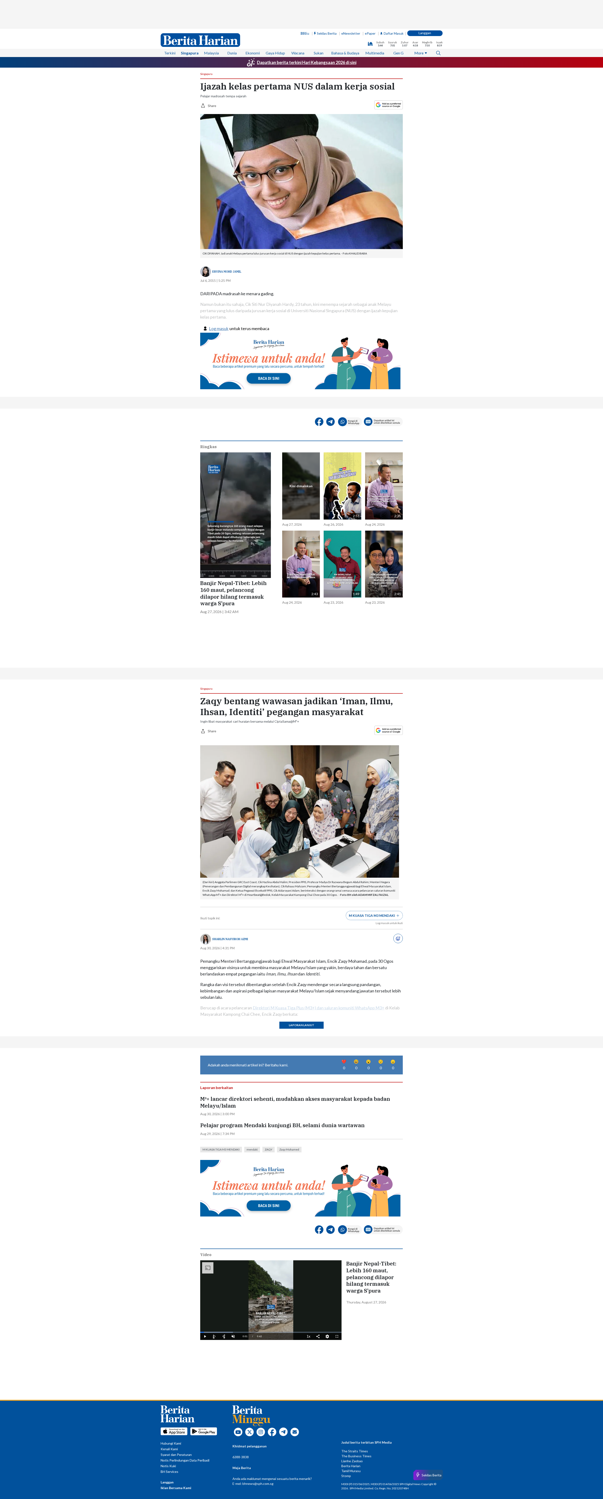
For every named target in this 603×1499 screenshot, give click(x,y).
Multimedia (374, 53)
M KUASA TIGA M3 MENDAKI (221, 1149)
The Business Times (356, 1456)
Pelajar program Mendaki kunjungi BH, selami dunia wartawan (282, 1125)
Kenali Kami (169, 1449)
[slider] (271, 1332)
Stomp (346, 1476)
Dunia (232, 53)
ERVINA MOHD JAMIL (226, 271)
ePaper (370, 33)
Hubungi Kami (171, 1443)
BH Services (169, 1472)
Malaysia (211, 53)
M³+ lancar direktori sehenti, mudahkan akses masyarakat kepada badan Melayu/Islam (295, 1102)
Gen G (398, 53)
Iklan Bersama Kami (176, 1488)
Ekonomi (252, 53)
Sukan (318, 53)
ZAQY (268, 1149)
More (419, 53)
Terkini (169, 53)
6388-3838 (240, 1457)
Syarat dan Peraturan (176, 1455)
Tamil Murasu (351, 1471)
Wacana (297, 53)
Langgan (425, 33)
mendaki (252, 1149)
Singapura (190, 53)
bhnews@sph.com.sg (257, 1484)
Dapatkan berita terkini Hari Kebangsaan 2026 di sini (306, 62)
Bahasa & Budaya (345, 53)
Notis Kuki (168, 1466)
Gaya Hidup (275, 53)
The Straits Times (354, 1451)
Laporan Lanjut (301, 1025)
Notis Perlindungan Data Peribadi (185, 1460)
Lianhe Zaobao (352, 1461)
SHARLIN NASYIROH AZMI (230, 939)
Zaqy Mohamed (289, 1149)
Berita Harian (350, 1466)
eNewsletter (350, 33)
